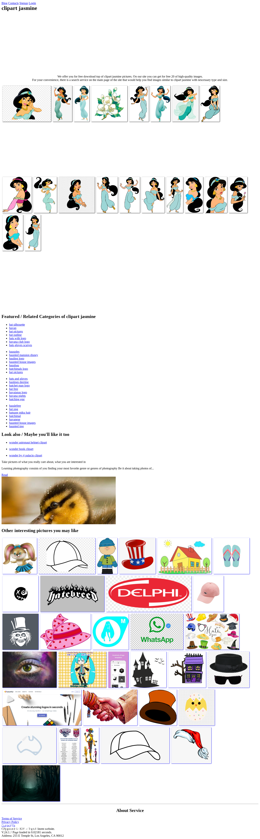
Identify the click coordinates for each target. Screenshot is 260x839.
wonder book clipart (21, 449)
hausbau (14, 365)
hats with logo (17, 338)
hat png (13, 409)
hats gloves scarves (20, 345)
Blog (4, 3)
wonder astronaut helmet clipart (28, 442)
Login (32, 3)
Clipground (19, 827)
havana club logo (19, 341)
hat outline (15, 334)
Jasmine (206, 116)
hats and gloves (18, 378)
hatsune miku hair (19, 412)
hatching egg (17, 399)
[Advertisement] (130, 43)
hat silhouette (17, 324)
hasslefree (15, 405)
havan (12, 328)
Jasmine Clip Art (215, 207)
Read (5, 474)
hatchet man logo (19, 385)
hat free (13, 389)
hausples (14, 351)
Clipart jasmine (11, 116)
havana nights (17, 395)
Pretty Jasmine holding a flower (238, 204)
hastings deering (19, 382)
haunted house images (22, 362)
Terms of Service (12, 818)
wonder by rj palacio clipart (25, 455)
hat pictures (16, 331)
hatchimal (15, 416)
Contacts (13, 3)
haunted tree (16, 426)
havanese (14, 419)
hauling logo (16, 358)
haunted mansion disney (23, 355)
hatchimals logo (18, 368)
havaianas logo (18, 392)
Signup (23, 3)
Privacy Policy (10, 822)
